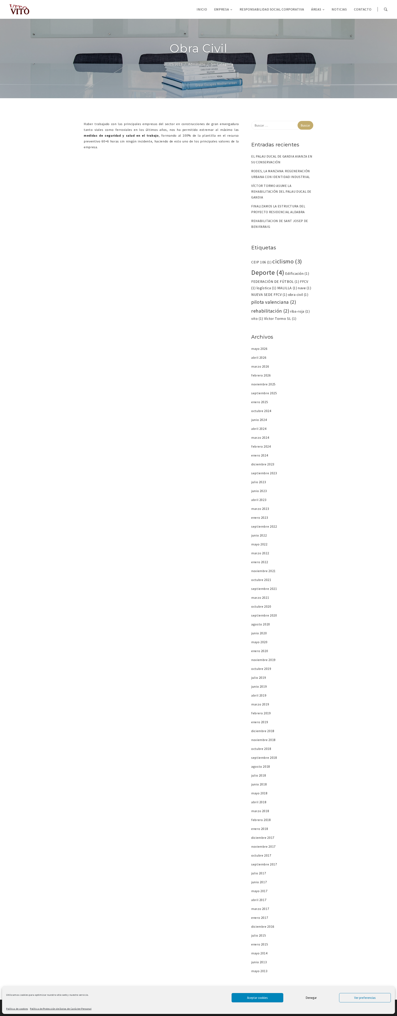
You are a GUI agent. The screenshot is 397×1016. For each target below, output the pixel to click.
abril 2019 (258, 695)
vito (257, 318)
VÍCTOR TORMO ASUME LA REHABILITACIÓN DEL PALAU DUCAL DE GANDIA (281, 191)
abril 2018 (258, 802)
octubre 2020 (261, 606)
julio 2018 (258, 775)
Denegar (311, 998)
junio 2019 (259, 686)
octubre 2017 (261, 855)
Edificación (297, 273)
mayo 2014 (259, 953)
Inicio (202, 9)
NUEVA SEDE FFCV (269, 294)
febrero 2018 (261, 820)
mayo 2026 (259, 349)
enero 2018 (259, 829)
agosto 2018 (260, 766)
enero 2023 (259, 517)
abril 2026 (258, 357)
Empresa (221, 9)
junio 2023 (259, 491)
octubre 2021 (261, 580)
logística (266, 288)
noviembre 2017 (263, 846)
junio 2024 (259, 420)
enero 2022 (259, 562)
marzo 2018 (260, 811)
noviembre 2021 (263, 571)
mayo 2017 (259, 891)
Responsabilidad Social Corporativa (272, 9)
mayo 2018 (259, 793)
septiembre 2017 (264, 864)
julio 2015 (258, 935)
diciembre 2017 (262, 838)
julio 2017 (258, 873)
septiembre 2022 (264, 526)
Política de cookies (17, 1008)
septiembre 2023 (264, 473)
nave (304, 288)
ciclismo (287, 261)
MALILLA (287, 288)
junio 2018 (259, 784)
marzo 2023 (260, 509)
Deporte (267, 272)
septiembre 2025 (264, 393)
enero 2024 (259, 455)
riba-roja (300, 311)
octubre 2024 (261, 411)
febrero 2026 (261, 375)
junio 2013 (259, 962)
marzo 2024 (260, 437)
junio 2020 (259, 633)
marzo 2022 (260, 553)
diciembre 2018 (262, 731)
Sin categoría (222, 64)
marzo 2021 (260, 597)
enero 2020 (259, 651)
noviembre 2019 (263, 660)
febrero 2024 (261, 446)
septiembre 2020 (264, 615)
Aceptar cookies (257, 998)
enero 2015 (259, 944)
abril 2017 (258, 900)
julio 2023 (258, 482)
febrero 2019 (261, 713)
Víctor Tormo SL (280, 318)
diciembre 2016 (262, 926)
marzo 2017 (260, 909)
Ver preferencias (365, 998)
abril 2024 (258, 429)
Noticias (339, 9)
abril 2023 (258, 500)
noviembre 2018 (263, 740)
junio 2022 (259, 535)
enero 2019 (259, 722)
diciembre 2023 (262, 464)
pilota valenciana (273, 302)
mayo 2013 (259, 971)
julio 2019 (258, 677)
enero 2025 (259, 402)
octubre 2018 (261, 749)
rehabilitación (270, 311)
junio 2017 (259, 882)
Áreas (316, 9)
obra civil (298, 294)
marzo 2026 (260, 366)
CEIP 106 (261, 262)
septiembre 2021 (264, 589)
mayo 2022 (259, 544)
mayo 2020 (259, 642)
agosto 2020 (260, 624)
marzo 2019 (260, 704)
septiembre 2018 (264, 757)
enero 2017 (259, 918)
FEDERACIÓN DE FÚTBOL (275, 281)
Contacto (362, 9)
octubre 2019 (261, 669)
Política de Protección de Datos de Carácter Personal (60, 1008)
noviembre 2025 (263, 384)
